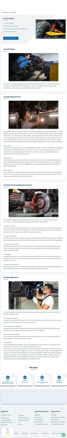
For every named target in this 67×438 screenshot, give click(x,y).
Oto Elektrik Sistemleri (23, 420)
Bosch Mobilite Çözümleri (57, 424)
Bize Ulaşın (54, 415)
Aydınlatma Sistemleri (23, 417)
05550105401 (59, 382)
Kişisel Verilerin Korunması (58, 433)
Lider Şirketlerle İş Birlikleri (41, 424)
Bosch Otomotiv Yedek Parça (58, 422)
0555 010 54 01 (25, 382)
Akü (19, 422)
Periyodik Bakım (5, 417)
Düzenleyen (24, 433)
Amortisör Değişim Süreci (11, 31)
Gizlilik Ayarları (45, 433)
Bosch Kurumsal (55, 419)
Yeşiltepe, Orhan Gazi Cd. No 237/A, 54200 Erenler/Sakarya (8, 383)
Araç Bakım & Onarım (6, 415)
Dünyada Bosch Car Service (58, 417)
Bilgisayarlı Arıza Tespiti (6, 422)
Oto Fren (20, 424)
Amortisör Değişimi (9, 23)
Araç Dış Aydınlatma (6, 420)
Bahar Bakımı (21, 415)
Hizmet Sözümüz (38, 422)
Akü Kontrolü (4, 424)
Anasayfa (3, 12)
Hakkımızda (37, 415)
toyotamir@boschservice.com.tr (42, 383)
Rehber (7, 12)
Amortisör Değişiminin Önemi (11, 26)
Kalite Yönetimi (38, 417)
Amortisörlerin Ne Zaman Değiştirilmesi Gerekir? (16, 28)
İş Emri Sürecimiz (38, 419)
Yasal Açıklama (34, 433)
